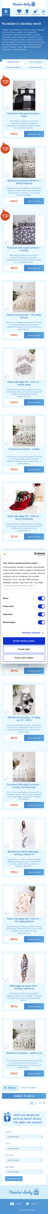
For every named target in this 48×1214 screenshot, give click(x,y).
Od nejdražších (35, 67)
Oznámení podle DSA (26, 1210)
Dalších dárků (24, 1096)
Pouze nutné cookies (24, 658)
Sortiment (9, 1155)
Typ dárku (10, 1167)
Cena (7, 1143)
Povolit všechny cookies (24, 641)
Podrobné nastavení (31, 633)
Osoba (8, 1132)
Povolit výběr (24, 649)
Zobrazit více (34, 134)
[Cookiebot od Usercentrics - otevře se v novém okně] (34, 554)
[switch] (41, 606)
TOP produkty (35, 62)
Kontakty (19, 1204)
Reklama (34, 1204)
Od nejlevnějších (13, 67)
